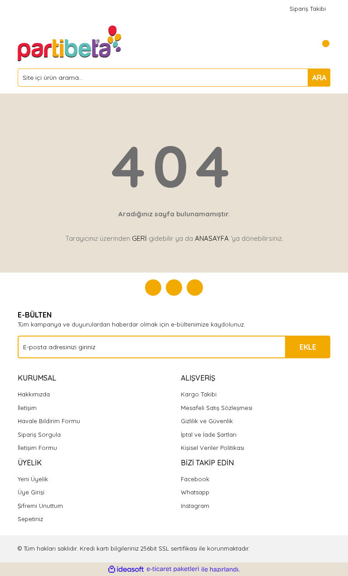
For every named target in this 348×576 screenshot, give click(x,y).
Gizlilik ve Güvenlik (207, 421)
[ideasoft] (126, 569)
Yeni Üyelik (33, 479)
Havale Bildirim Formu (49, 421)
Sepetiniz (30, 518)
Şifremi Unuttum (40, 505)
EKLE (308, 346)
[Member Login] (303, 43)
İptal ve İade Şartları (209, 434)
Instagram (195, 505)
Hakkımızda (34, 394)
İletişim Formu (37, 447)
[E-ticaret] (172, 569)
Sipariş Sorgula (39, 434)
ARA (319, 77)
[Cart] (321, 43)
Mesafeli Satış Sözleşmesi (216, 407)
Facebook (195, 479)
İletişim (27, 407)
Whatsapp (195, 492)
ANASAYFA (212, 238)
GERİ (139, 238)
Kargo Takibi (199, 394)
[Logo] (70, 42)
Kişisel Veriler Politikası (212, 447)
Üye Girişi (31, 492)
